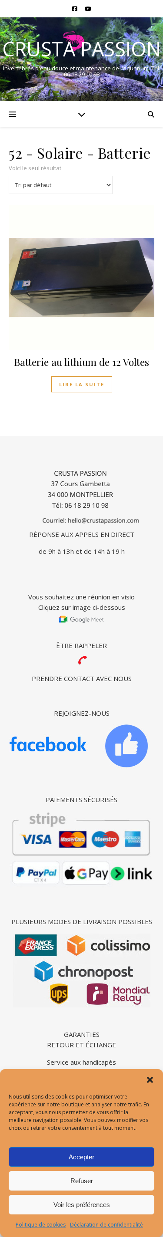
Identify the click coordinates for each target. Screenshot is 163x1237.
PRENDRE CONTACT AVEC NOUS (82, 678)
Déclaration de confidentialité (106, 1224)
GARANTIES (82, 1034)
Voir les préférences (81, 1204)
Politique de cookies (41, 1224)
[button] (150, 1080)
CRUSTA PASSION (81, 49)
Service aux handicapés (81, 1062)
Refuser (81, 1180)
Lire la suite (81, 384)
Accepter (81, 1157)
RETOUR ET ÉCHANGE (81, 1044)
